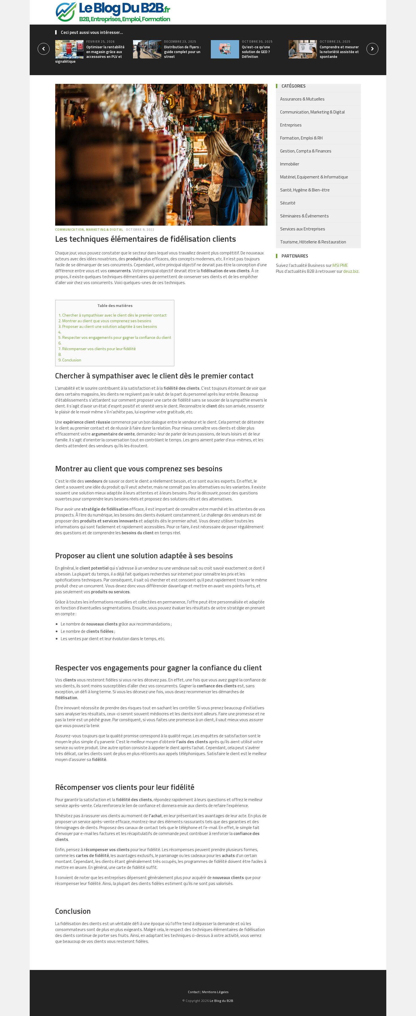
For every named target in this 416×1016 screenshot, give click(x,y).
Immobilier (289, 164)
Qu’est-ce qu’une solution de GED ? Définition (256, 51)
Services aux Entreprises (302, 229)
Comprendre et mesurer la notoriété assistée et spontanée (339, 51)
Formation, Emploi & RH (301, 138)
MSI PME (340, 265)
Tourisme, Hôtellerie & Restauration (313, 242)
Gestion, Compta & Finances (305, 151)
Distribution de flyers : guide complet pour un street (182, 51)
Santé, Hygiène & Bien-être (305, 190)
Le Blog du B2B (221, 1000)
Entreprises (291, 125)
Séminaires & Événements (304, 216)
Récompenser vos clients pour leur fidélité (97, 349)
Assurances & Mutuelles (302, 99)
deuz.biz (351, 271)
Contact (194, 992)
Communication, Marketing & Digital (89, 229)
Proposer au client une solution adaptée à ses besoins (107, 326)
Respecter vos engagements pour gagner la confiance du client (114, 337)
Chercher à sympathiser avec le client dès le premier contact (112, 315)
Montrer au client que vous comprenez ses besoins (104, 321)
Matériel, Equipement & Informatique (314, 177)
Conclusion (69, 360)
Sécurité (287, 203)
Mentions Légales (215, 992)
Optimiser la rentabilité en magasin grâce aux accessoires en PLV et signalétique (90, 54)
